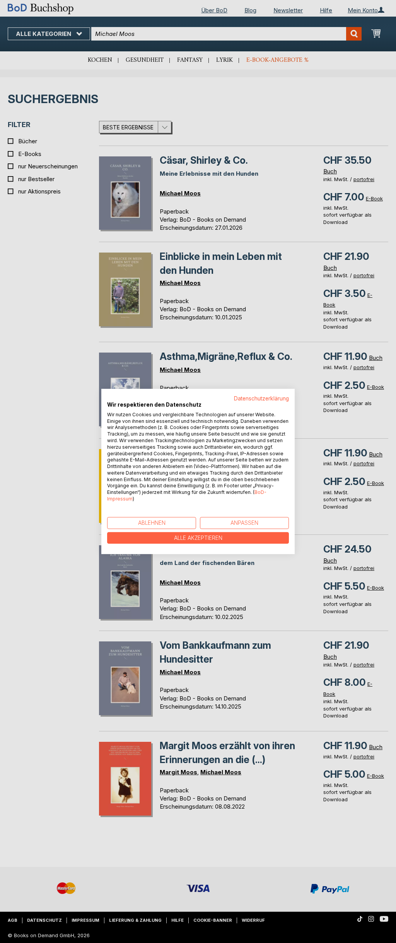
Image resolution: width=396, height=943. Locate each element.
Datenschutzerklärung (261, 398)
